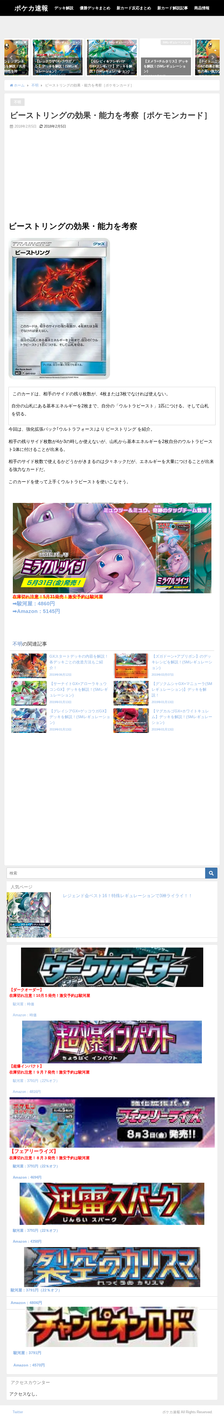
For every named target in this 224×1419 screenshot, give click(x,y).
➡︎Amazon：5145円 (36, 611)
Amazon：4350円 (27, 1241)
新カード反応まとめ (134, 8)
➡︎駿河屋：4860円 (34, 603)
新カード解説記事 (172, 8)
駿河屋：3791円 (27, 1353)
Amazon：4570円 (29, 1365)
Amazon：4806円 (26, 1303)
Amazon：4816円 (27, 1091)
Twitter (18, 1412)
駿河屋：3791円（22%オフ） (36, 1081)
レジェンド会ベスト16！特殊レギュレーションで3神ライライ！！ (128, 895)
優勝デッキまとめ (95, 8)
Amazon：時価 (25, 1015)
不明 (17, 102)
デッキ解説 (63, 8)
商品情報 (202, 8)
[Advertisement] (112, 179)
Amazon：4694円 (27, 1177)
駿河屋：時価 (23, 1004)
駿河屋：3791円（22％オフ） (36, 1166)
